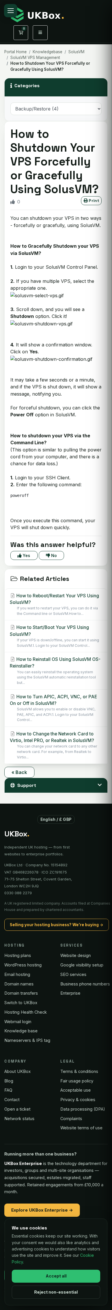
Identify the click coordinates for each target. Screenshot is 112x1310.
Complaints (71, 1118)
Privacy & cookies (77, 1099)
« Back (19, 772)
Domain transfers (21, 993)
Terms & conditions (79, 1071)
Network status (19, 1118)
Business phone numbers (85, 983)
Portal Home (15, 51)
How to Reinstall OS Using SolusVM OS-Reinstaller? (55, 671)
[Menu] (10, 10)
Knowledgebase (47, 51)
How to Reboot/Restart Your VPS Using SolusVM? (54, 604)
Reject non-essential (56, 1292)
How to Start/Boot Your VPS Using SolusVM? (54, 636)
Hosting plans (17, 955)
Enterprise (70, 993)
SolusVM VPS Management (35, 57)
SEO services (73, 974)
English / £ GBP (56, 819)
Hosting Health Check (25, 1012)
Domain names (19, 983)
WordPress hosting (23, 964)
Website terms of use (81, 1127)
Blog (8, 1080)
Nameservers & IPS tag (27, 1040)
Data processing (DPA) (82, 1109)
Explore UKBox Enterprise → (42, 1210)
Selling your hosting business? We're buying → (56, 924)
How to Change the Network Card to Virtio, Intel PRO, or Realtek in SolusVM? (53, 745)
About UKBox (17, 1071)
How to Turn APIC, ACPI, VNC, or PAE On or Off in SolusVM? (53, 708)
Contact (12, 1099)
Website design (75, 955)
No (53, 555)
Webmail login (17, 1021)
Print (93, 200)
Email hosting (17, 974)
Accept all (56, 1275)
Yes (26, 555)
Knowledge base (21, 1030)
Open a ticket (17, 1109)
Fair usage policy (76, 1080)
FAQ (8, 1090)
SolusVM (76, 51)
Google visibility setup (81, 964)
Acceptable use (75, 1090)
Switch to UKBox (20, 1002)
